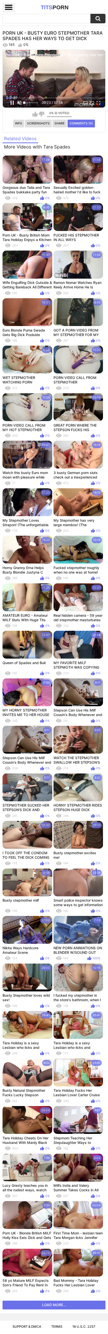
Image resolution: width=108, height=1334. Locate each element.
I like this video (35, 114)
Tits (55, 7)
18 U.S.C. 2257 (83, 1326)
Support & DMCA (27, 1326)
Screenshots (38, 123)
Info (18, 123)
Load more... (54, 1305)
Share (60, 123)
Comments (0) (81, 123)
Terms (56, 1326)
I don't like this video (41, 114)
